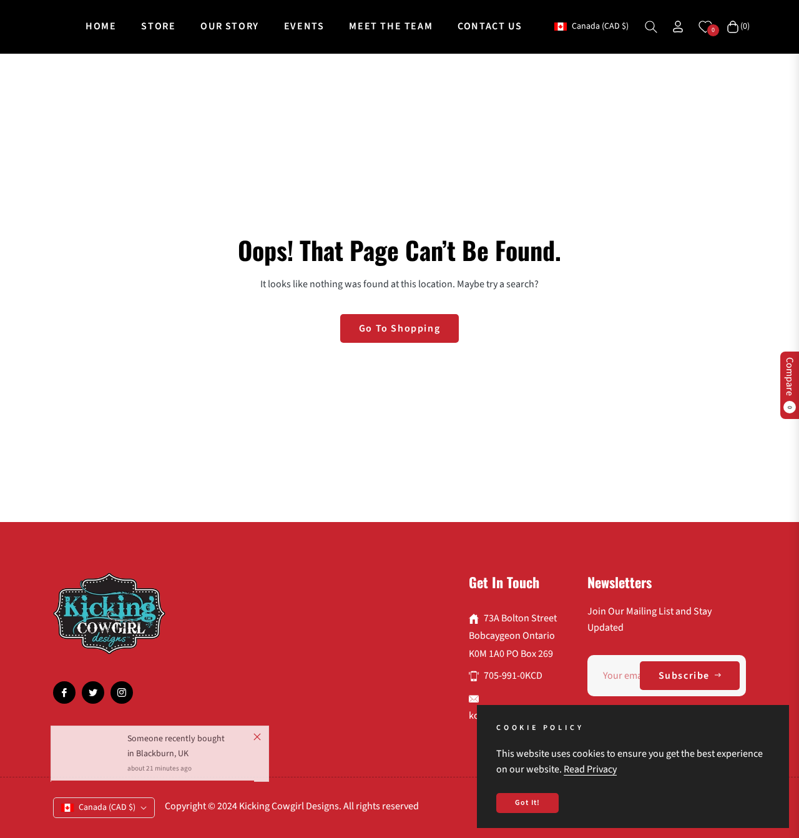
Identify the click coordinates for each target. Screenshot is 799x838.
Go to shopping (399, 328)
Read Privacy (590, 769)
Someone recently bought (176, 743)
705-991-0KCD (513, 676)
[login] (678, 26)
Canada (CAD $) (599, 26)
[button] (651, 26)
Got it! (527, 802)
